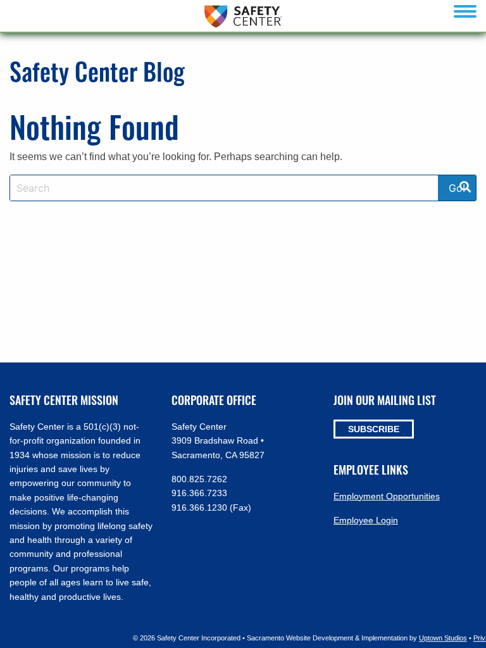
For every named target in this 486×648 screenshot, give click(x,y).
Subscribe (373, 429)
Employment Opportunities (386, 496)
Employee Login (365, 520)
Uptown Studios (443, 638)
